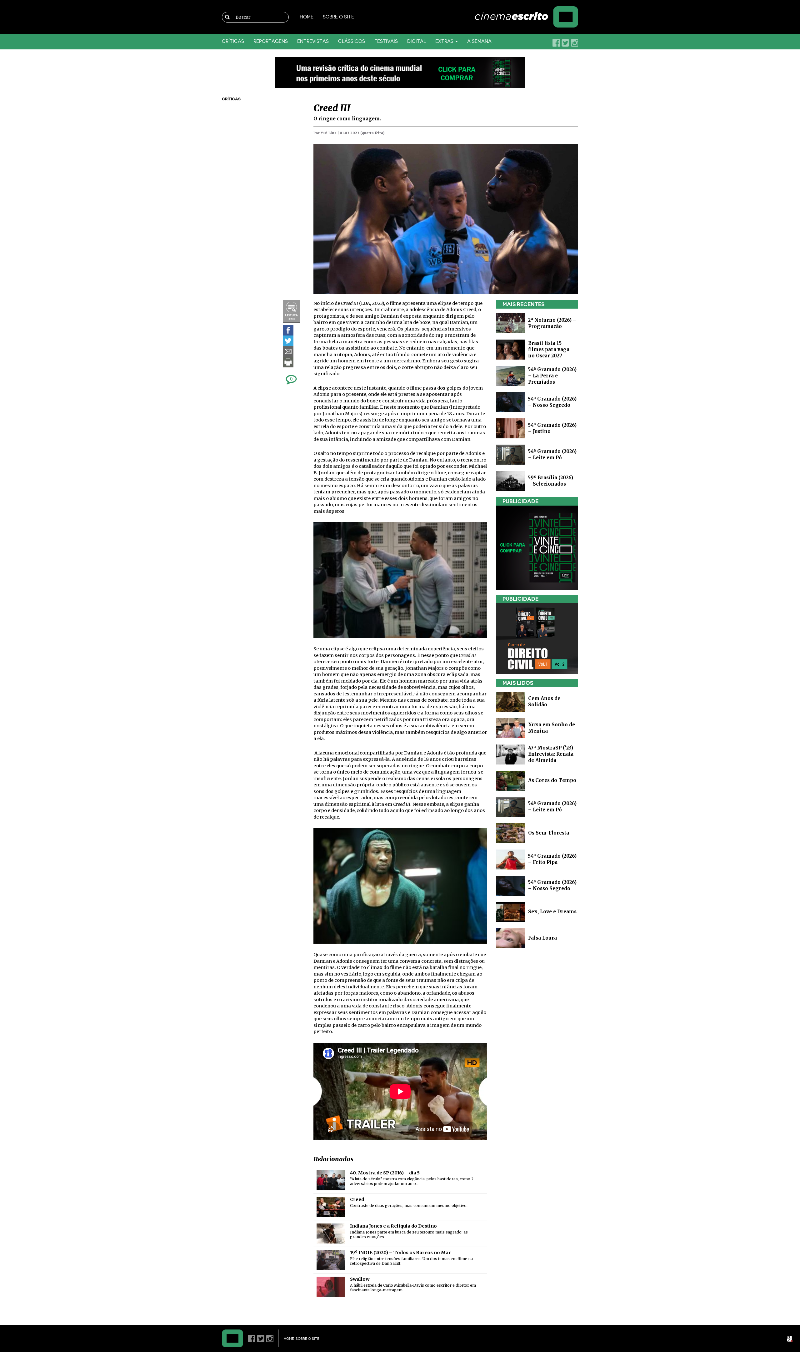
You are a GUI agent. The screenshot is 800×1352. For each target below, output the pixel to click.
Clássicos (351, 41)
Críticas (233, 41)
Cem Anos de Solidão (544, 701)
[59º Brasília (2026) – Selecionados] (510, 480)
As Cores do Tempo (552, 780)
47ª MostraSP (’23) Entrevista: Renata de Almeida (550, 754)
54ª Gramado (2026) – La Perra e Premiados (552, 375)
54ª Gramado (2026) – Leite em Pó (552, 454)
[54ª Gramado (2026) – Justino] (510, 428)
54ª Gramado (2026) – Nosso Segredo (552, 402)
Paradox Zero (790, 1339)
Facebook (556, 43)
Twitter (565, 43)
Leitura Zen (291, 311)
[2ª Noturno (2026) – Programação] (510, 323)
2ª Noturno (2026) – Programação (552, 323)
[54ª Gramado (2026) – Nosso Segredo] (510, 402)
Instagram (574, 43)
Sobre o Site (338, 17)
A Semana (479, 41)
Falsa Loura (542, 938)
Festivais (386, 41)
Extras (445, 41)
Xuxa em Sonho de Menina (551, 728)
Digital (416, 41)
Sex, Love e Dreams (552, 912)
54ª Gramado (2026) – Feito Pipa (552, 859)
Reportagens (270, 41)
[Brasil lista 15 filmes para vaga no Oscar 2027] (510, 349)
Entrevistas (313, 41)
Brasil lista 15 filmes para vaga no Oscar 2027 (548, 349)
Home (306, 17)
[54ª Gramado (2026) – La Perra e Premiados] (510, 375)
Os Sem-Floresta (548, 833)
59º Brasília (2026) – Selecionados (550, 481)
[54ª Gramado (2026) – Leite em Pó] (510, 454)
